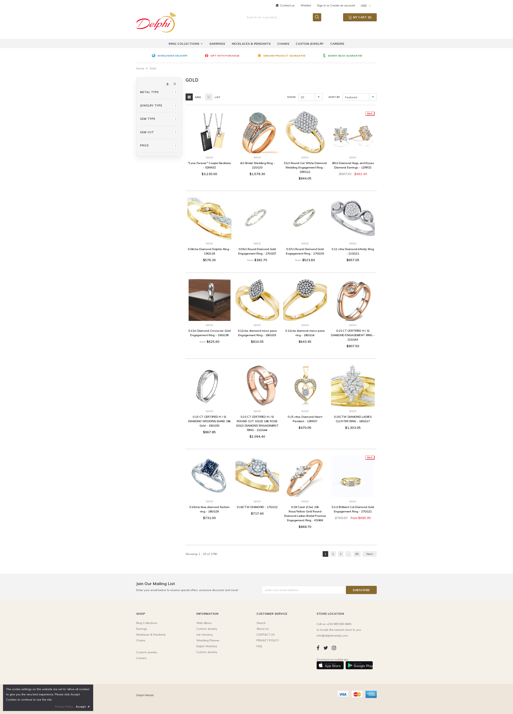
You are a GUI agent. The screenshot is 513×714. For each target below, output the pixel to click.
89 (356, 554)
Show (291, 96)
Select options (257, 235)
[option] (177, 56)
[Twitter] (325, 648)
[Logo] (156, 22)
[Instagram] (334, 648)
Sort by (334, 96)
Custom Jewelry (206, 652)
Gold (209, 157)
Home (140, 68)
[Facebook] (318, 648)
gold (153, 68)
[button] (159, 92)
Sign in (322, 5)
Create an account (342, 5)
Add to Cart (209, 149)
